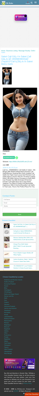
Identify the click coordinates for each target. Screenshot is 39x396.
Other (6, 333)
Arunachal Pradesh (10, 284)
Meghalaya (7, 325)
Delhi (33, 51)
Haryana (6, 304)
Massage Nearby (24, 51)
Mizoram (6, 327)
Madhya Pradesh (9, 318)
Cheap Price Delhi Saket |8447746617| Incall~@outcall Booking (22, 246)
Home (3, 51)
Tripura (6, 347)
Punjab (6, 337)
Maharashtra (8, 320)
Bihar (5, 288)
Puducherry (7, 335)
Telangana (7, 345)
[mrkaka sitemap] (24, 393)
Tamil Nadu (7, 343)
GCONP (16, 391)
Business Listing (12, 51)
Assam (6, 286)
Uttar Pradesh (8, 349)
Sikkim (6, 341)
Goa (5, 300)
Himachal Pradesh (9, 306)
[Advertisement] (19, 28)
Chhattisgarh (8, 292)
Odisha (6, 331)
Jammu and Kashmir (10, 308)
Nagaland (7, 329)
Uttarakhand (8, 351)
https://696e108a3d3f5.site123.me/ (20, 161)
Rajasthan (7, 339)
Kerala (6, 314)
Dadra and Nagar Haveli (11, 294)
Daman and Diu (9, 296)
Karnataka (7, 312)
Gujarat (6, 302)
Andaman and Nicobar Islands (13, 280)
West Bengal (8, 353)
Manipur (6, 322)
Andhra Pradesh (9, 282)
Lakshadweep (8, 316)
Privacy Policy (27, 383)
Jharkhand (7, 310)
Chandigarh (7, 290)
